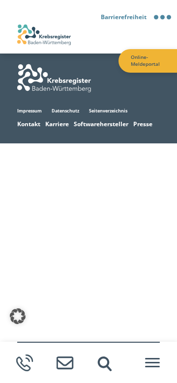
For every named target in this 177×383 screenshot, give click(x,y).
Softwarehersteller (101, 124)
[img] (104, 363)
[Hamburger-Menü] (152, 363)
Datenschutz (65, 111)
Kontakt (28, 124)
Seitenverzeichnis (108, 111)
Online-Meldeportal (145, 60)
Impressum (29, 111)
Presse (142, 124)
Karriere (57, 124)
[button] (17, 316)
